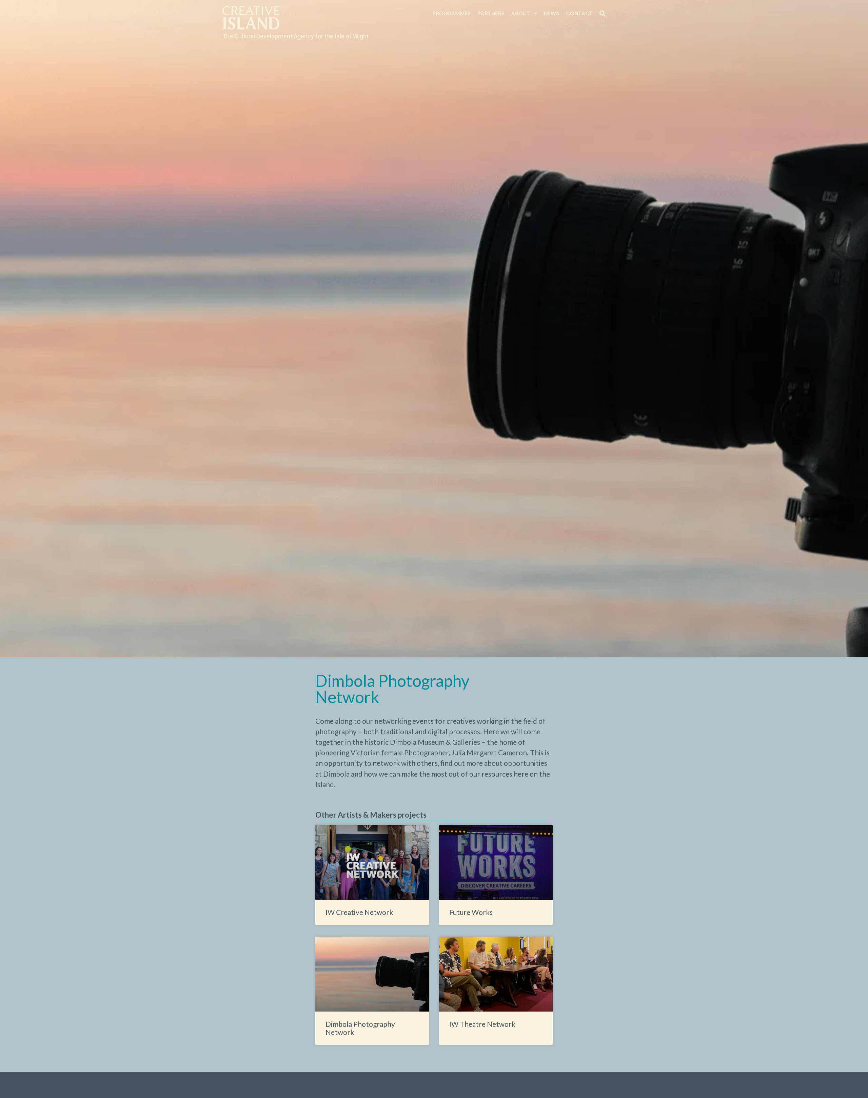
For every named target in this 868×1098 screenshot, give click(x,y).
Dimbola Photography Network (360, 1028)
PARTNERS (491, 13)
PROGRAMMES (451, 13)
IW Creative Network (359, 912)
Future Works (471, 912)
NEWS (551, 13)
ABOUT (520, 13)
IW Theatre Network (482, 1024)
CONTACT (579, 13)
